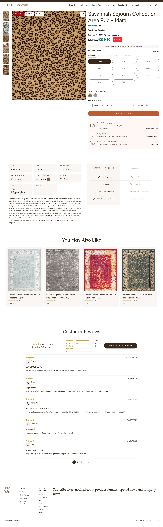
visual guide (155, 51)
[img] (30, 358)
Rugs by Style (83, 5)
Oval (121, 55)
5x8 (123, 68)
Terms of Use (154, 520)
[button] (92, 25)
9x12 (148, 68)
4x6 (123, 61)
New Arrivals (24, 495)
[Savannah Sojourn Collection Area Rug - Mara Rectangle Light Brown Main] (6, 16)
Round (108, 55)
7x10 (99, 75)
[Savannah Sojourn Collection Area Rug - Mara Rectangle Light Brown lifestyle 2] (6, 37)
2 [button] (77, 462)
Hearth (128, 55)
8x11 (124, 82)
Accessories (136, 5)
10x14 (148, 61)
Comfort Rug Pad (140, 105)
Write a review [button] (121, 346)
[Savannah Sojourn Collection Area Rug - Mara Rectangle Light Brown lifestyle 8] (6, 48)
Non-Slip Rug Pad (104, 105)
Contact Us (154, 144)
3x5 (148, 75)
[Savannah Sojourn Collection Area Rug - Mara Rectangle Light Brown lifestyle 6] (6, 59)
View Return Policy (151, 136)
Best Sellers (24, 498)
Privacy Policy (140, 520)
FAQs (41, 509)
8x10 (99, 82)
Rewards (42, 512)
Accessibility (43, 506)
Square (115, 55)
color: (97, 91)
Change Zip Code (152, 128)
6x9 (123, 75)
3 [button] (81, 462)
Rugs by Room (97, 5)
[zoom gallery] (82, 14)
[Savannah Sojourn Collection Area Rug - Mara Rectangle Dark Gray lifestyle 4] (6, 27)
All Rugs (23, 492)
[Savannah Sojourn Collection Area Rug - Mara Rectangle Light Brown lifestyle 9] (6, 70)
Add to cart (123, 113)
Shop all (72, 5)
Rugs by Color (123, 5)
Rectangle (92, 55)
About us (42, 494)
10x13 (99, 61)
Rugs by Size (110, 5)
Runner (101, 55)
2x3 (99, 68)
